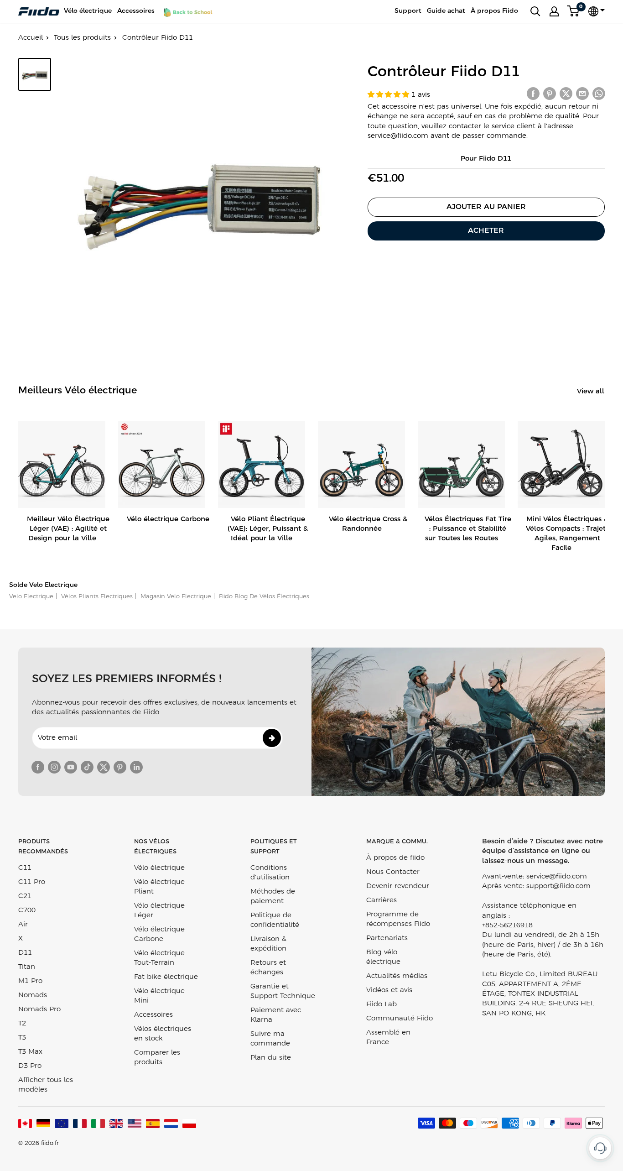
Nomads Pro (39, 1009)
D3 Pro (30, 1066)
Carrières (381, 900)
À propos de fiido (395, 858)
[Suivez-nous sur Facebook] (37, 767)
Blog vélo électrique (383, 957)
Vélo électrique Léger (159, 911)
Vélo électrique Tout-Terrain (159, 958)
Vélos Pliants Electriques (96, 597)
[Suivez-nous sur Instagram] (54, 767)
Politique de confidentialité (274, 920)
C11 (24, 868)
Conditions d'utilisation (270, 873)
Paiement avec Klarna (275, 1015)
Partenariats (387, 938)
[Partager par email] (582, 93)
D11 (25, 953)
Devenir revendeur (397, 886)
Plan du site (270, 1058)
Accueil (30, 38)
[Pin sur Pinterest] (549, 93)
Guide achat (446, 11)
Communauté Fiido (399, 1018)
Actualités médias (396, 976)
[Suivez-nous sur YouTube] (70, 767)
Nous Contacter (393, 872)
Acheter (486, 230)
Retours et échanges (268, 968)
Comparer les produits (157, 1058)
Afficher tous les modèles (45, 1085)
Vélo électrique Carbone (159, 934)
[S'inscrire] (272, 738)
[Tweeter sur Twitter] (566, 93)
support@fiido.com (558, 886)
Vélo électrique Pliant (159, 887)
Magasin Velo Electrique (175, 597)
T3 (22, 1038)
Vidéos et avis (389, 990)
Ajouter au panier (486, 207)
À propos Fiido (494, 11)
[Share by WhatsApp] (598, 93)
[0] (573, 11)
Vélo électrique (88, 11)
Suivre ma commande (270, 1039)
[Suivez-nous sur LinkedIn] (136, 767)
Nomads (32, 995)
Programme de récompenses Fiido (398, 919)
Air (23, 924)
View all (592, 391)
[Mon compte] (554, 11)
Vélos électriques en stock (162, 1034)
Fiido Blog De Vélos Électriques (263, 597)
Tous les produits (82, 38)
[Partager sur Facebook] (533, 93)
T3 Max (30, 1052)
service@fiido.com (556, 876)
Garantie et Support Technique (282, 991)
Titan (26, 967)
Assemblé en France (388, 1038)
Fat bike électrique (166, 977)
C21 (24, 896)
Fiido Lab (381, 1004)
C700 (27, 910)
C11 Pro (31, 882)
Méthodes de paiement (272, 896)
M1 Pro (30, 981)
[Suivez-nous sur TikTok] (87, 767)
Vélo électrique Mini (159, 996)
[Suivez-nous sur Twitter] (103, 767)
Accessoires (136, 11)
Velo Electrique (31, 597)
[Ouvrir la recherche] (535, 11)
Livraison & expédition (268, 944)
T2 (22, 1023)
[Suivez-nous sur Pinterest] (120, 767)
